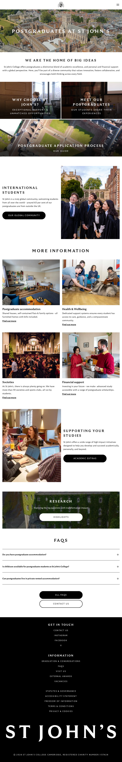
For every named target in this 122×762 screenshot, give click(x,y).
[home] (61, 5)
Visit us (61, 671)
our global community (24, 215)
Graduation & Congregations (61, 661)
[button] (118, 5)
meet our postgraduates (91, 102)
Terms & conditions (61, 706)
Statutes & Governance (61, 691)
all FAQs (61, 595)
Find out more (9, 321)
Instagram (61, 635)
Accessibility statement (61, 696)
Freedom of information (61, 701)
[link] (30, 100)
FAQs (61, 666)
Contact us (61, 604)
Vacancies (61, 681)
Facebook (61, 640)
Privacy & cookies (61, 711)
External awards (61, 676)
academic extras (84, 458)
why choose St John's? (30, 102)
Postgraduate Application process (61, 145)
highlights (61, 517)
